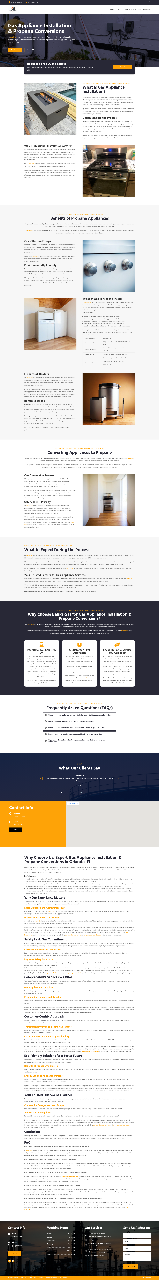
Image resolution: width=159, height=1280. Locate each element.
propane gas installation (92, 935)
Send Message (130, 1266)
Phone (16, 821)
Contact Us (147, 9)
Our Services (129, 9)
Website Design (44, 1278)
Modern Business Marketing (59, 1278)
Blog (139, 9)
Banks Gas (14, 37)
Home (112, 9)
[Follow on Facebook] (145, 2)
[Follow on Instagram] (149, 2)
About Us (119, 9)
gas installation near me (73, 935)
